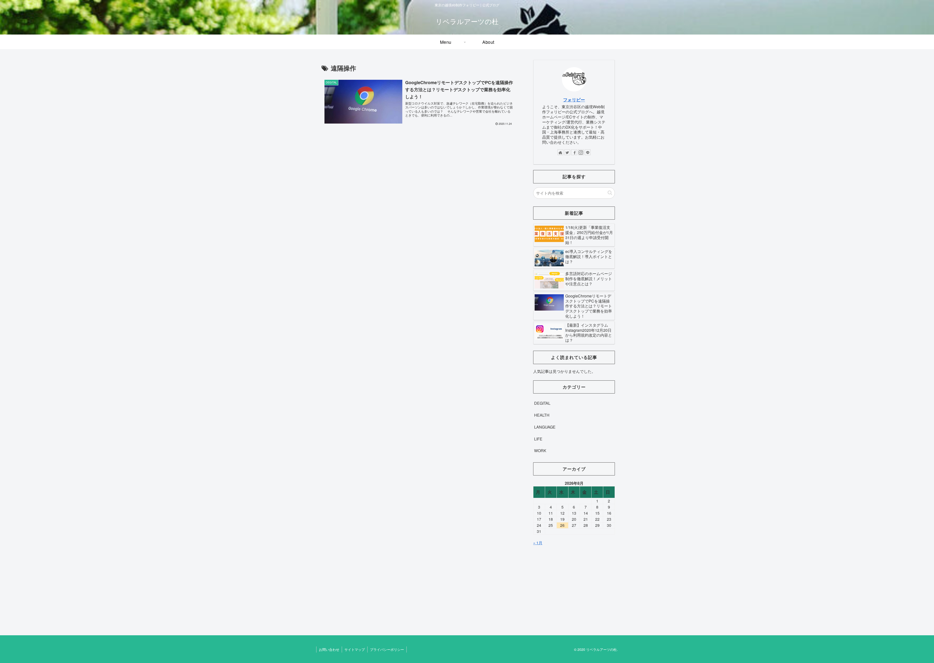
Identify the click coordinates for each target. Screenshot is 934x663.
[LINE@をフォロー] (588, 152)
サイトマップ (354, 649)
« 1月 (537, 543)
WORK (540, 450)
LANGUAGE (545, 427)
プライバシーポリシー (387, 649)
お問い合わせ (329, 649)
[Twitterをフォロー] (567, 152)
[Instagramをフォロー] (581, 152)
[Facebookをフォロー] (574, 152)
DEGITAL (542, 403)
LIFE (538, 439)
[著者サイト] (560, 152)
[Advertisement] (574, 586)
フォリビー (574, 100)
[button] (610, 193)
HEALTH (541, 415)
